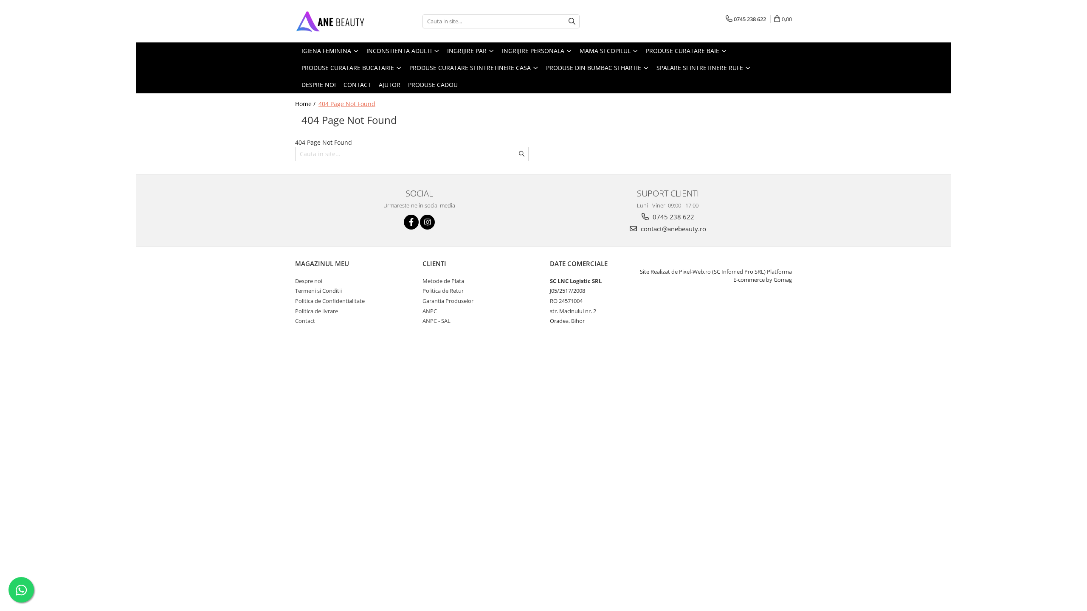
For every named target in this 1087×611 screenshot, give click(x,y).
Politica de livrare (316, 311)
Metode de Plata (443, 281)
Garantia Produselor (447, 301)
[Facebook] (411, 222)
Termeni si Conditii (318, 290)
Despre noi (308, 281)
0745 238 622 (672, 217)
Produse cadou (433, 85)
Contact (357, 85)
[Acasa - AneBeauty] (337, 21)
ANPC (429, 311)
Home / (306, 104)
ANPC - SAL (436, 321)
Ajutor (389, 85)
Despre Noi (318, 85)
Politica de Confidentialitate (330, 301)
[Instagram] (427, 222)
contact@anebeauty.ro (672, 228)
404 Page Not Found (346, 104)
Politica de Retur (443, 290)
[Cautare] (572, 21)
